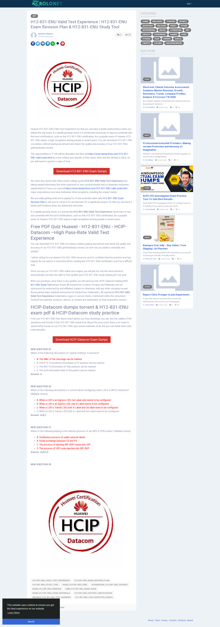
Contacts (173, 620)
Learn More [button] (14, 612)
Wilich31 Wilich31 (45, 34)
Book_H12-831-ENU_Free (75, 585)
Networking (148, 30)
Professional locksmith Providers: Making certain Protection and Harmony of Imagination (167, 146)
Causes (158, 43)
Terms (158, 620)
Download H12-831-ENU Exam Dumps (81, 171)
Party (173, 26)
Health (146, 34)
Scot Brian (149, 160)
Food (183, 34)
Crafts (146, 43)
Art (34, 16)
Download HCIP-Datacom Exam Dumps (82, 339)
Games (173, 34)
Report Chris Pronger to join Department (166, 294)
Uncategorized (174, 43)
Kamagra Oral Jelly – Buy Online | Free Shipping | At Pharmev (164, 247)
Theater (171, 21)
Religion (161, 26)
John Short (149, 305)
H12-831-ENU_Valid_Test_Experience (51, 580)
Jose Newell (150, 209)
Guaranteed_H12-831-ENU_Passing (110, 585)
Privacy (164, 620)
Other (184, 26)
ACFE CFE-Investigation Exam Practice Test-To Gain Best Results (164, 197)
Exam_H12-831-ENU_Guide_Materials (51, 593)
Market (190, 620)
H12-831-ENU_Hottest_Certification (93, 593)
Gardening (160, 34)
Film (157, 39)
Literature (175, 30)
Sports (183, 21)
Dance (178, 39)
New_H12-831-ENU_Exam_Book (81, 589)
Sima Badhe (150, 107)
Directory (182, 620)
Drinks (166, 39)
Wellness (157, 21)
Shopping (147, 26)
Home (145, 21)
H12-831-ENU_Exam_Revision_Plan (91, 580)
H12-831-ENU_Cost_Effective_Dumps (94, 597)
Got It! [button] (31, 621)
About (151, 620)
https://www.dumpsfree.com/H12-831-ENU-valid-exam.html (96, 188)
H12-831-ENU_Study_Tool (45, 585)
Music (163, 30)
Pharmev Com (151, 259)
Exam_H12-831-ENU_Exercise (46, 589)
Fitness (146, 39)
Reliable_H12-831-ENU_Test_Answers (51, 597)
